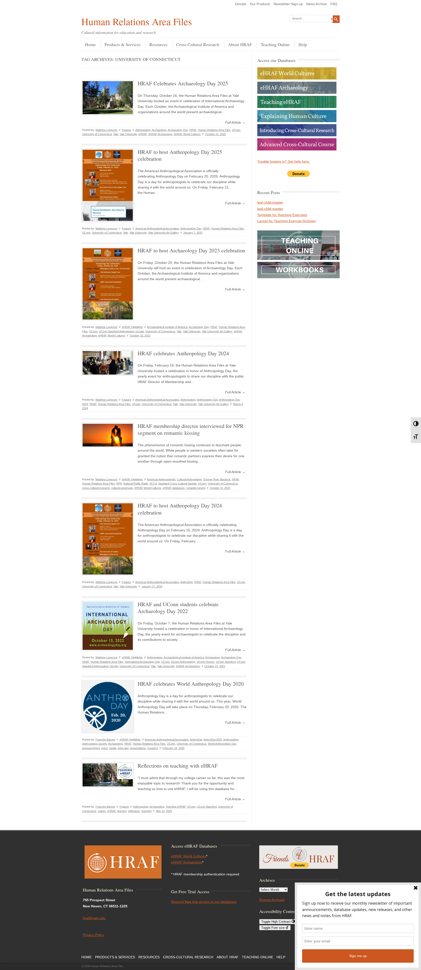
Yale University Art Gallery (163, 232)
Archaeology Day (178, 130)
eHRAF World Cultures (187, 134)
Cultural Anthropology (189, 479)
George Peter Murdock (216, 479)
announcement (91, 748)
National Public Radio (135, 483)
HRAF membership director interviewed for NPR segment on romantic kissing (191, 429)
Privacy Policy (93, 935)
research (152, 748)
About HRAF (240, 44)
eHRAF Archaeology (160, 134)
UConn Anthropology (183, 661)
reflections (134, 811)
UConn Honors (205, 661)
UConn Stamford (226, 661)
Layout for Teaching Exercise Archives (286, 221)
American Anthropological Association (157, 228)
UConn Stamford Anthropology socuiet (121, 331)
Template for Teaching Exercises (282, 215)
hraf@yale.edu (94, 918)
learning (121, 811)
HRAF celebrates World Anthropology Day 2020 (191, 683)
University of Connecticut (97, 134)
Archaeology (159, 130)
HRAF (192, 130)
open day (123, 748)
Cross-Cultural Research (197, 44)
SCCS (153, 483)
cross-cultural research (96, 487)
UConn (236, 130)
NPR (119, 483)
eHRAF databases (174, 487)
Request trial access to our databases (204, 902)
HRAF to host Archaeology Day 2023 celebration (191, 250)
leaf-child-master (270, 202)
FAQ (333, 4)
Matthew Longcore (106, 130)
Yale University (128, 134)
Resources (158, 44)
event (104, 748)
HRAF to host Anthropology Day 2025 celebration (180, 155)
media (112, 748)
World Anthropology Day (222, 743)
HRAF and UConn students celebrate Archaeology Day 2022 (178, 608)
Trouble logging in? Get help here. (283, 161)
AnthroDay (186, 582)
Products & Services (123, 44)
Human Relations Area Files (136, 21)
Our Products (260, 4)
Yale (115, 134)
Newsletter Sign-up (288, 4)
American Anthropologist (161, 479)
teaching (147, 811)
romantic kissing (195, 487)
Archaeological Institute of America (167, 327)
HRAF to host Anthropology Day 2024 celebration (180, 509)
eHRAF (142, 134)
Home (90, 44)
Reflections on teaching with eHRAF (178, 765)
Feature (126, 130)
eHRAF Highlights (132, 327)
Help (302, 44)
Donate (240, 4)
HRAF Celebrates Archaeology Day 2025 (183, 83)
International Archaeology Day (142, 661)
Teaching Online (275, 44)
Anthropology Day (190, 228)
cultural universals (122, 487)
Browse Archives (272, 900)
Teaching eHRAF (176, 806)
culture (102, 811)
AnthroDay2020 (212, 739)
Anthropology (143, 130)
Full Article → (235, 122)
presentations (138, 748)
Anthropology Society (94, 743)
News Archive (316, 4)
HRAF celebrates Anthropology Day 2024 (183, 353)
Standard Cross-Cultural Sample (177, 483)
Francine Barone (105, 739)
